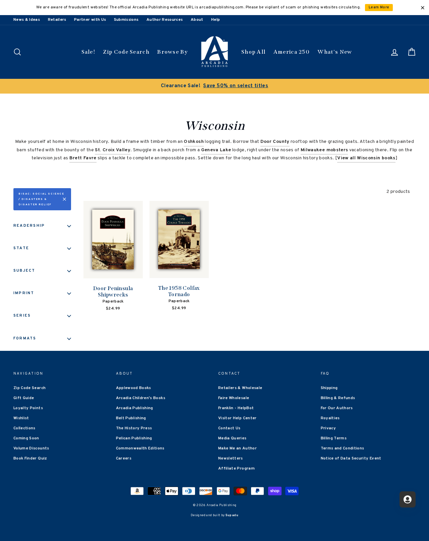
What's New (334, 52)
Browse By (172, 52)
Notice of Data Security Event (351, 458)
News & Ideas (26, 19)
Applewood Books (133, 388)
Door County (275, 142)
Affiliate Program (236, 468)
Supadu (232, 515)
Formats (25, 338)
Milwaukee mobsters (324, 150)
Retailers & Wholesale (240, 388)
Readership (29, 225)
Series (22, 315)
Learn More (379, 7)
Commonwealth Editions (140, 448)
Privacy (328, 428)
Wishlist (21, 418)
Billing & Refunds (338, 398)
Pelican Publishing (134, 438)
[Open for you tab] (408, 499)
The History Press (134, 428)
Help (215, 19)
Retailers (57, 19)
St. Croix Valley (112, 150)
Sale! (88, 52)
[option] (214, 86)
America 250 (291, 52)
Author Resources (164, 19)
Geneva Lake (216, 150)
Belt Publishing (131, 418)
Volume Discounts (31, 448)
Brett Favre (83, 158)
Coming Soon (26, 438)
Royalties (330, 418)
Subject (24, 270)
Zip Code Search (126, 52)
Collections (24, 428)
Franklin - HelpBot (236, 408)
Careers (123, 458)
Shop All (253, 52)
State (21, 248)
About (197, 19)
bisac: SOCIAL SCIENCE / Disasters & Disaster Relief (41, 199)
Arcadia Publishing (134, 408)
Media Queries (232, 438)
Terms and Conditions (342, 448)
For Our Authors (337, 408)
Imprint (24, 293)
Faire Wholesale (233, 398)
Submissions (126, 19)
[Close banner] (423, 8)
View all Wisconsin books (366, 158)
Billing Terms (334, 438)
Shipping (329, 388)
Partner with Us (90, 19)
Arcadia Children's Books (140, 398)
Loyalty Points (28, 408)
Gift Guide (23, 398)
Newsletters (230, 458)
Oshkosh (193, 142)
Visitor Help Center (237, 418)
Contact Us (229, 428)
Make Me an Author (237, 448)
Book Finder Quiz (30, 458)
